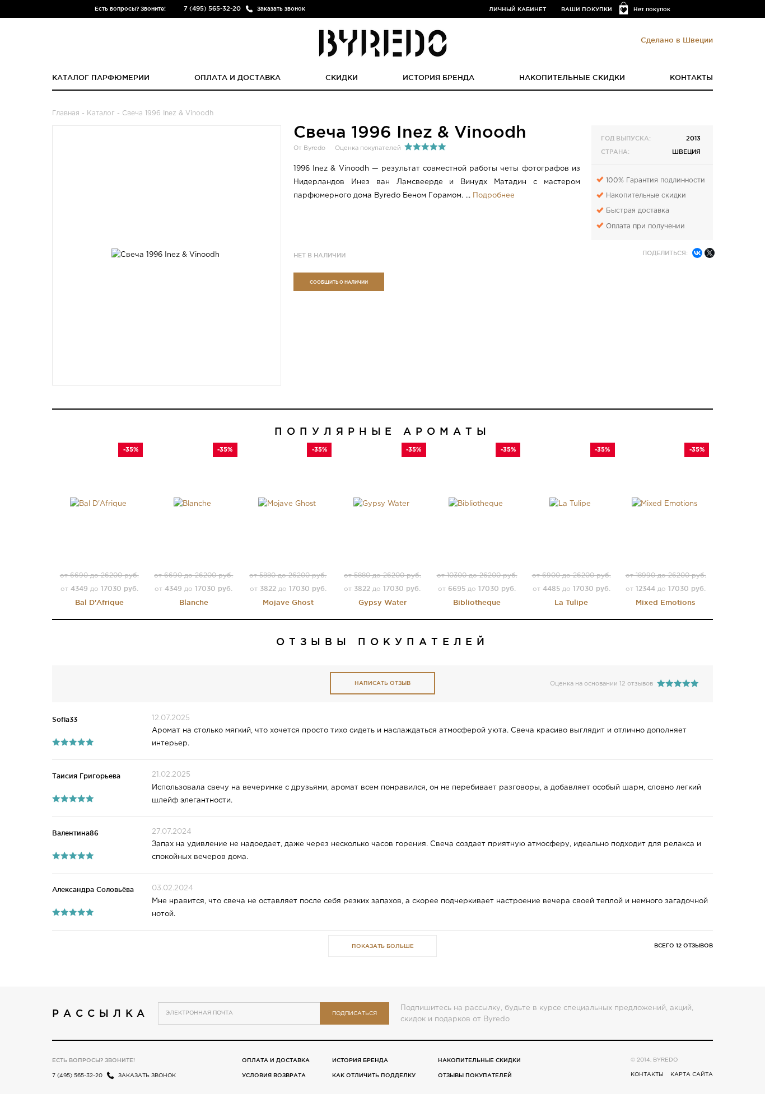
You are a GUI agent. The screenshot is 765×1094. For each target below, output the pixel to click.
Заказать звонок (281, 9)
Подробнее (494, 195)
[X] (710, 253)
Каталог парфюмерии (101, 77)
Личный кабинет (517, 9)
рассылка (100, 1012)
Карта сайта (691, 1074)
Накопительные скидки (572, 77)
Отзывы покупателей (475, 1075)
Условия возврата (274, 1075)
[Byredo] (383, 42)
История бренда (438, 77)
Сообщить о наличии (339, 282)
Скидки (341, 77)
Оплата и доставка (237, 77)
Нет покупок (651, 9)
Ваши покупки (586, 9)
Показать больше (383, 946)
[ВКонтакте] (697, 253)
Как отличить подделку (374, 1075)
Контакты (691, 77)
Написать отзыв (382, 683)
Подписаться (354, 1013)
